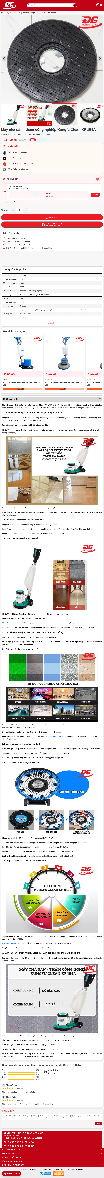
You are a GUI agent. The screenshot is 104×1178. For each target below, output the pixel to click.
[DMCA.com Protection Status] (58, 1174)
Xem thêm (51, 323)
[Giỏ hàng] (97, 5)
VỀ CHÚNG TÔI (8, 1154)
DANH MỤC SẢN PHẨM (11, 1157)
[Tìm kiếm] (75, 5)
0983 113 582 (13, 1174)
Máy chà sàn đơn (50, 12)
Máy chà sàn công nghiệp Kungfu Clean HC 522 (64, 383)
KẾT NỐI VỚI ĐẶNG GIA (12, 1161)
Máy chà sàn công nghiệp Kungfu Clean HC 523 (22, 383)
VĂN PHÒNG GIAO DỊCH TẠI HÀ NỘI (19, 1142)
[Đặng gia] (9, 5)
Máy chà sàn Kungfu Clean (30, 12)
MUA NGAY (54, 217)
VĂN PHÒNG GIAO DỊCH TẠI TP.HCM (19, 1146)
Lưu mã (95, 195)
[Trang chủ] (2, 12)
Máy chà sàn (11, 12)
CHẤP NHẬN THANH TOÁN (13, 1165)
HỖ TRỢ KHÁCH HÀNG (11, 1150)
